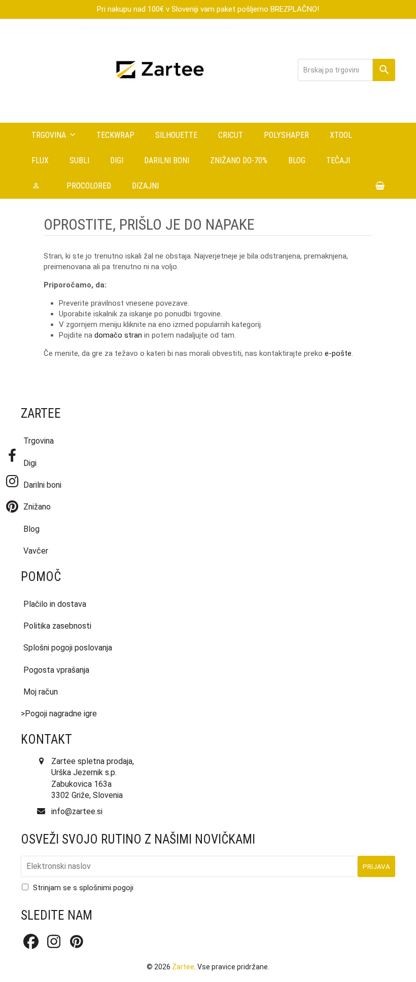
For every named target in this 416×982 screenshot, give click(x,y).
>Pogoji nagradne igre (59, 713)
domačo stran (118, 335)
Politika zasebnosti (57, 626)
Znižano (37, 507)
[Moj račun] (38, 186)
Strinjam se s (83, 887)
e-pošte (338, 353)
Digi (30, 463)
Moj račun (40, 692)
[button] (380, 186)
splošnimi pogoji (106, 887)
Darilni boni (42, 485)
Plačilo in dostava (54, 604)
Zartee (183, 967)
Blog (31, 529)
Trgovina (38, 441)
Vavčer (35, 551)
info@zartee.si (76, 811)
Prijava (376, 866)
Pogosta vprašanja (56, 670)
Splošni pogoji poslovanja (67, 647)
